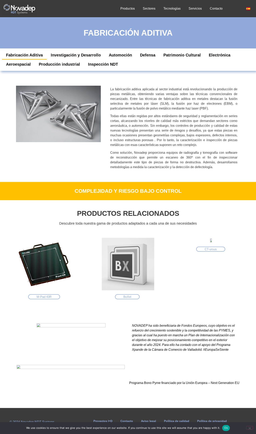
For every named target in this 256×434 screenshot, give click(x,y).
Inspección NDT (103, 64)
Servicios (195, 8)
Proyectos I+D (102, 421)
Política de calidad (176, 421)
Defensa (147, 55)
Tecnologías (172, 8)
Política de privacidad (212, 421)
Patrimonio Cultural (182, 55)
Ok (226, 427)
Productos (127, 8)
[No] (249, 428)
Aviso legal (148, 421)
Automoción (120, 55)
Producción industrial (59, 64)
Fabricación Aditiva (24, 55)
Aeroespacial (18, 64)
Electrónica (219, 55)
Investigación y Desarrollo (76, 55)
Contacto (216, 8)
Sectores (149, 8)
